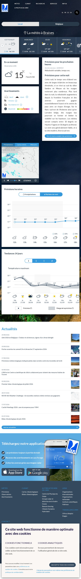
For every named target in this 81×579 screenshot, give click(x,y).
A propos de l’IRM (21, 8)
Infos (64, 3)
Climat (28, 3)
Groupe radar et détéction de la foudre (49, 500)
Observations (6, 494)
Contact (6, 521)
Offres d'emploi (67, 513)
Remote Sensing (47, 506)
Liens (64, 488)
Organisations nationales (67, 498)
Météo (17, 3)
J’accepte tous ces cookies (62, 565)
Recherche (40, 3)
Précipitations (8, 145)
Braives (48, 33)
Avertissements (7, 497)
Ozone (44, 504)
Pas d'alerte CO (13, 105)
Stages (64, 516)
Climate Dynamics (48, 509)
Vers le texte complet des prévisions (59, 136)
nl (62, 12)
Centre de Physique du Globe (50, 495)
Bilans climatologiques (30, 494)
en (71, 12)
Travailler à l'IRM (70, 510)
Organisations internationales (67, 493)
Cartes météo (21, 145)
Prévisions (5, 492)
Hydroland (45, 511)
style (28, 174)
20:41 (22, 97)
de (68, 12)
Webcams (33, 145)
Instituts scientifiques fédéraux (70, 503)
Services (53, 3)
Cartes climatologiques (30, 492)
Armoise (11, 101)
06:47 (11, 97)
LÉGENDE (27, 179)
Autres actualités (9, 427)
